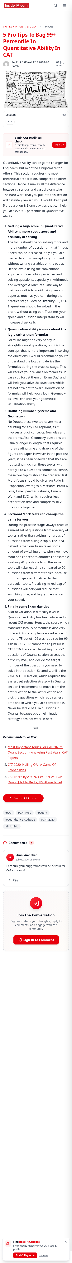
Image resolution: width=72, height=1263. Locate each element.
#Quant (42, 812)
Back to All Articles (25, 798)
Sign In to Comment (38, 940)
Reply (15, 880)
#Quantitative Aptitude (20, 819)
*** (10, 121)
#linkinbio (11, 826)
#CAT (8, 812)
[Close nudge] (65, 1241)
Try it (57, 144)
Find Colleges (23, 1255)
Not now (43, 1255)
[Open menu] (64, 5)
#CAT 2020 (48, 819)
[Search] (55, 5)
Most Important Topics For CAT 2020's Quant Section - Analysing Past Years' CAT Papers (38, 752)
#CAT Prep (24, 812)
